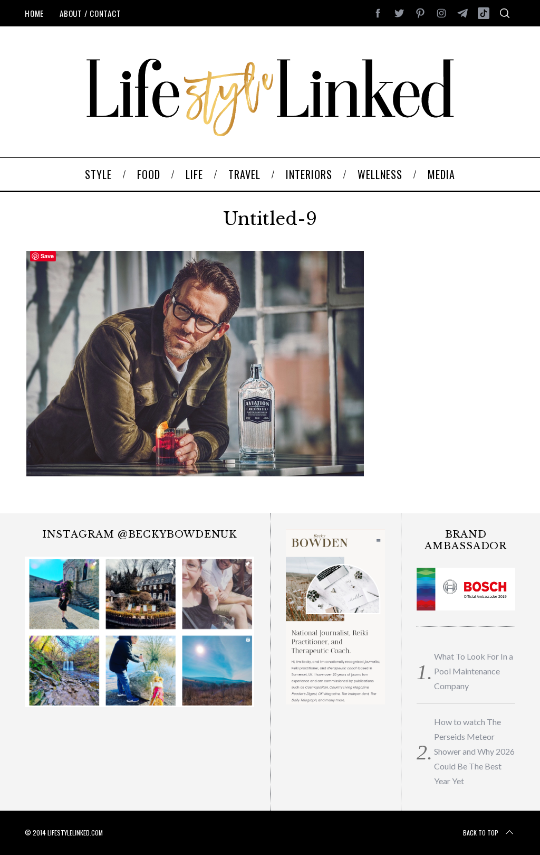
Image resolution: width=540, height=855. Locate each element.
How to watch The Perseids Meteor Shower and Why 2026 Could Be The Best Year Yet (474, 751)
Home (34, 13)
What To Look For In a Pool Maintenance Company (473, 671)
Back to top (480, 832)
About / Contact (90, 13)
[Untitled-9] (195, 474)
